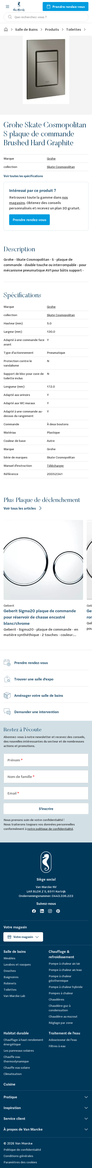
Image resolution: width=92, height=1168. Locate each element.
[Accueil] (6, 29)
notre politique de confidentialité (50, 829)
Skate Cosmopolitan (61, 167)
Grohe (51, 158)
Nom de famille (20, 776)
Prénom (14, 760)
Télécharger (55, 465)
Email (12, 793)
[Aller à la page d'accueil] (19, 6)
